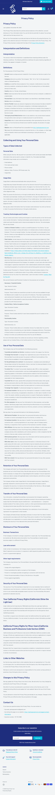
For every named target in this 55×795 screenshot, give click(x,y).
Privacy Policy (36, 759)
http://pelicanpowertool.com (41, 127)
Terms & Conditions (37, 752)
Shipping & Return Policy (12, 752)
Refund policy (6, 774)
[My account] (48, 9)
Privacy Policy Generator (37, 43)
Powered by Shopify (7, 790)
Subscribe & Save (47, 1)
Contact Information (11, 759)
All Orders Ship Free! (27, 1)
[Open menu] (3, 8)
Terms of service (7, 772)
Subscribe (37, 738)
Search (4, 769)
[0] (51, 9)
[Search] (43, 8)
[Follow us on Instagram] (4, 785)
